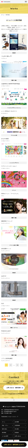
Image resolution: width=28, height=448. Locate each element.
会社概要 (17, 421)
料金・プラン (5, 425)
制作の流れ (4, 429)
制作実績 (8, 14)
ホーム (2, 14)
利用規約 (17, 432)
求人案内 (17, 429)
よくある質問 (5, 436)
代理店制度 (17, 425)
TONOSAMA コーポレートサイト (8, 416)
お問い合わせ (18, 436)
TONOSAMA (6, 1)
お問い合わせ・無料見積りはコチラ (14, 444)
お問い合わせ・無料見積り (14, 387)
